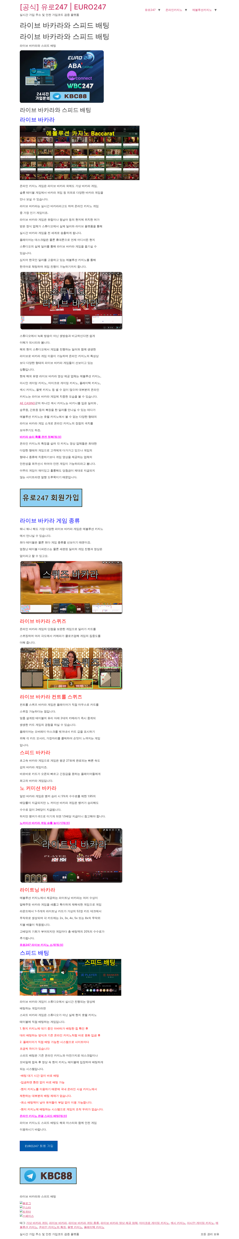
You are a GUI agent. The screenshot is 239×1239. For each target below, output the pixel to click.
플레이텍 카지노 (94, 1227)
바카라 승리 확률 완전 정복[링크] (40, 437)
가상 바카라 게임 (37, 1223)
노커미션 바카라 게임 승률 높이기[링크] (45, 823)
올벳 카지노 (75, 1227)
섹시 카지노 (178, 1223)
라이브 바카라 (58, 1223)
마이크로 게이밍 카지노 (154, 1223)
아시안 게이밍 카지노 (200, 1223)
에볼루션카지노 (202, 10)
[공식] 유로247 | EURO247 (63, 7)
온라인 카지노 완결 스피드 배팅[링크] (43, 1116)
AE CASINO (27, 403)
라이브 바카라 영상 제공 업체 (119, 1223)
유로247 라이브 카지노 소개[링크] (41, 945)
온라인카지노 (174, 10)
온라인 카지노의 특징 (52, 1227)
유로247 (150, 10)
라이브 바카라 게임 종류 (83, 1223)
